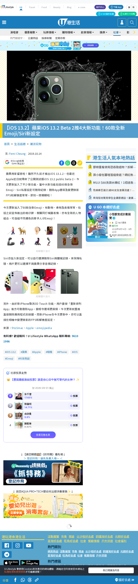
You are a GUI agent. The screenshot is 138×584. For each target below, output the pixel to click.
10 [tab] (71, 45)
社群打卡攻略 (129, 13)
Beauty (56, 7)
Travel (32, 7)
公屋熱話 (33, 38)
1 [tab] (61, 41)
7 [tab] (61, 45)
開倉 (72, 536)
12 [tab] (78, 45)
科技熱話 (25, 358)
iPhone (63, 352)
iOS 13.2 (11, 352)
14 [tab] (70, 49)
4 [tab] (71, 41)
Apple (30, 328)
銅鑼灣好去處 (104, 536)
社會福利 (120, 541)
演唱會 (14, 32)
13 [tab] (66, 49)
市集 (64, 536)
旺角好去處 (71, 541)
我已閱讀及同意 (111, 570)
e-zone (81, 7)
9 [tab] (68, 45)
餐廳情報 (93, 541)
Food (44, 7)
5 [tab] (75, 41)
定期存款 (60, 38)
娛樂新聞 (47, 38)
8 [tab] (64, 45)
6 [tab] (78, 41)
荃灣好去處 (55, 541)
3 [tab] (68, 41)
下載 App (117, 7)
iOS (75, 352)
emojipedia (44, 328)
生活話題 (20, 144)
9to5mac (17, 328)
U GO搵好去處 (107, 13)
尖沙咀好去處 (85, 536)
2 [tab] (64, 41)
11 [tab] (75, 45)
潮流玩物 (35, 144)
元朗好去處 (122, 536)
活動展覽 (53, 536)
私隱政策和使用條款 (14, 571)
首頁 (7, 144)
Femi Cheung (17, 154)
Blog (69, 7)
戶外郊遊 (107, 541)
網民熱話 (53, 551)
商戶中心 (100, 7)
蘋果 (24, 352)
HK (21, 7)
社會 (83, 541)
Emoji (9, 358)
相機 (49, 352)
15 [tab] (73, 49)
